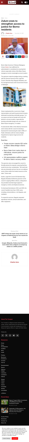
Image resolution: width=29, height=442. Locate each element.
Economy (3, 360)
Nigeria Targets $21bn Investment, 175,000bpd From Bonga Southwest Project (18, 402)
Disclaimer (4, 418)
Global (3, 379)
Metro (2, 350)
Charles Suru (9, 33)
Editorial (3, 376)
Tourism (3, 384)
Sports (3, 367)
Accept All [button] (15, 438)
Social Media (4, 390)
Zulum (7, 67)
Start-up (3, 362)
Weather (3, 388)
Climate (3, 381)
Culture (2, 382)
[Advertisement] (14, 8)
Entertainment (5, 365)
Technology (3, 386)
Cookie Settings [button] (6, 438)
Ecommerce (4, 358)
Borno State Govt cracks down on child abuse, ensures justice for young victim (15, 152)
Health (2, 352)
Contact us (4, 420)
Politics (3, 355)
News (6, 18)
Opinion (3, 369)
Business (3, 357)
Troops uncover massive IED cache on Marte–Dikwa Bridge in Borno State (15, 145)
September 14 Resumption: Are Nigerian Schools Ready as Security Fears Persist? (17, 410)
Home (2, 18)
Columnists (3, 372)
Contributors (4, 374)
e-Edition (3, 393)
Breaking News (4, 346)
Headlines (3, 348)
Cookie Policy (4, 416)
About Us (3, 422)
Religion (3, 371)
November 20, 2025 (19, 33)
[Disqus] (14, 289)
